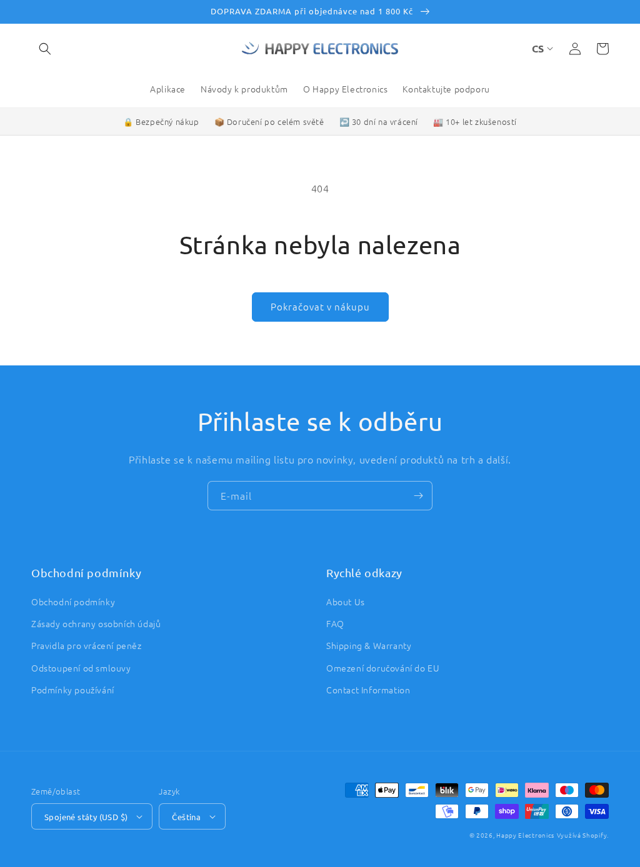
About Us (345, 601)
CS (538, 48)
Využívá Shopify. (583, 835)
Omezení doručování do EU (382, 667)
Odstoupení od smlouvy (81, 667)
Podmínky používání (72, 689)
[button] (45, 48)
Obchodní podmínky (73, 601)
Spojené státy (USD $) (86, 816)
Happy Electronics (525, 835)
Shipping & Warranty (368, 645)
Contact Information (368, 689)
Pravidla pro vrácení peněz (86, 645)
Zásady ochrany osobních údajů (96, 623)
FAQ (335, 623)
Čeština (186, 816)
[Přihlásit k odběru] (418, 495)
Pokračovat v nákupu (320, 306)
